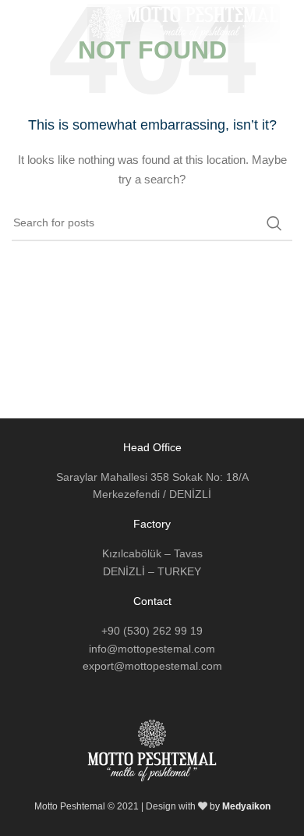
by (240, 806)
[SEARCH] (274, 223)
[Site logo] (183, 22)
